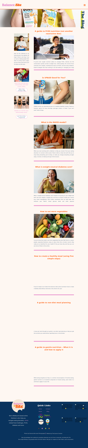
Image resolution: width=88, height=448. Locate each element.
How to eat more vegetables (53, 211)
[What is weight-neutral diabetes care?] (54, 181)
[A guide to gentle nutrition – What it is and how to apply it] (54, 363)
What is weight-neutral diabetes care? (53, 167)
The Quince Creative (57, 433)
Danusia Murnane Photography (37, 433)
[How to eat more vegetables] (54, 226)
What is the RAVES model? (54, 122)
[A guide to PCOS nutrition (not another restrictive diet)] (54, 47)
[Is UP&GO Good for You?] (54, 92)
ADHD (26, 420)
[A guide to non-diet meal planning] (54, 317)
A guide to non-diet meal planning (54, 302)
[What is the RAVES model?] (54, 137)
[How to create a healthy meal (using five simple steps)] (54, 272)
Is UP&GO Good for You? (54, 77)
